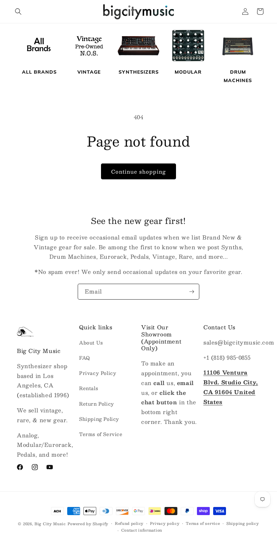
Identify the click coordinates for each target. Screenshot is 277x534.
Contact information (141, 530)
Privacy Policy (97, 373)
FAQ (84, 358)
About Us (91, 342)
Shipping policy (242, 523)
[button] (18, 11)
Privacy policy (165, 523)
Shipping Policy (99, 419)
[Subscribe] (191, 292)
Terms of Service (101, 434)
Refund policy (129, 523)
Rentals (88, 388)
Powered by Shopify (88, 523)
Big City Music (50, 523)
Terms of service (203, 523)
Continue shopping (138, 171)
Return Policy (96, 404)
